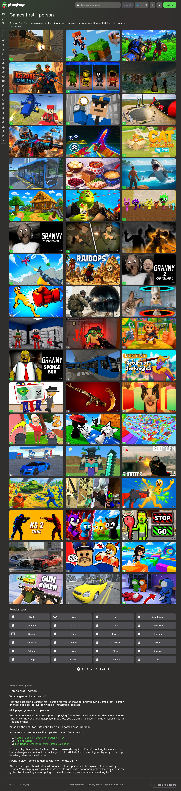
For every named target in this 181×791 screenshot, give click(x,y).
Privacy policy (95, 784)
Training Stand (23, 740)
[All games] (3, 14)
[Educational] (3, 76)
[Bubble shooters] (3, 58)
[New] (3, 18)
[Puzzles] (3, 108)
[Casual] (3, 67)
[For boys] (3, 81)
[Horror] (3, 90)
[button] (142, 5)
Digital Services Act (114, 784)
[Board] (3, 54)
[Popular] (3, 23)
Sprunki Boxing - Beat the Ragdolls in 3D (39, 737)
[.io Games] (3, 36)
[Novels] (3, 104)
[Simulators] (3, 127)
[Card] (3, 63)
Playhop (26, 785)
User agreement (77, 784)
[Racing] (3, 122)
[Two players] (3, 140)
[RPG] (3, 117)
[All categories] (3, 31)
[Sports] (3, 131)
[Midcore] (3, 99)
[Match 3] (3, 95)
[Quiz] (3, 113)
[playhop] (13, 5)
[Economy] (3, 72)
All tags (13, 685)
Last (102, 669)
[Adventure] (3, 45)
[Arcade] (3, 49)
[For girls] (3, 86)
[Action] (3, 40)
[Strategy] (3, 136)
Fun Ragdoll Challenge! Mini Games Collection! (42, 743)
